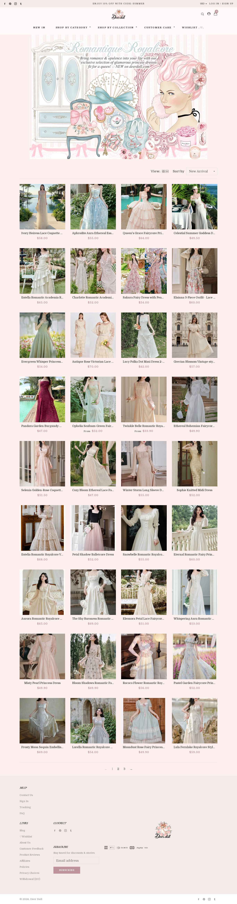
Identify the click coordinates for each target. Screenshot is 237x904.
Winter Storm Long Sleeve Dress (145, 490)
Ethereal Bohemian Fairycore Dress (198, 426)
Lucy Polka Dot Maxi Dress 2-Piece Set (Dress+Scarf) (158, 361)
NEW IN (39, 27)
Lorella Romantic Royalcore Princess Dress (101, 747)
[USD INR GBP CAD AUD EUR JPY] (204, 3)
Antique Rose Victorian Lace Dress (95, 361)
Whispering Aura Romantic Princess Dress (203, 618)
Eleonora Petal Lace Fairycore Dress (147, 618)
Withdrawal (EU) (30, 879)
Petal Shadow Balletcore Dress (93, 554)
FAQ (22, 813)
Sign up (228, 3)
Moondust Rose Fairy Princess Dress (147, 747)
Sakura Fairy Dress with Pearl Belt (146, 297)
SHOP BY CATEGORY (72, 27)
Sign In (24, 801)
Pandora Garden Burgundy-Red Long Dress (51, 426)
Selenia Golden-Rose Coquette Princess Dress (52, 490)
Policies (24, 867)
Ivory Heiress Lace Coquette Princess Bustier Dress (56, 233)
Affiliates (25, 860)
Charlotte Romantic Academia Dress (97, 297)
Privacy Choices (29, 873)
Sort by (178, 171)
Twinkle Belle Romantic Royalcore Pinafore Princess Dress (163, 426)
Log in (214, 3)
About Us (25, 842)
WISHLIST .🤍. (193, 27)
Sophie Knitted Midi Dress (194, 490)
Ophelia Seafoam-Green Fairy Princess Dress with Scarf (110, 426)
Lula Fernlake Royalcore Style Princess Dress (204, 747)
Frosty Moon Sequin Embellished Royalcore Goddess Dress (61, 747)
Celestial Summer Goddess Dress (196, 233)
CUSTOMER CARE (158, 27)
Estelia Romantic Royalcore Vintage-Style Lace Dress (57, 554)
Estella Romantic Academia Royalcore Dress (51, 297)
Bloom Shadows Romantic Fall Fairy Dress (101, 683)
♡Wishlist (26, 836)
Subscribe (67, 870)
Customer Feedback (32, 848)
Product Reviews (30, 854)
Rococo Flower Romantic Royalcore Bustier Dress (156, 683)
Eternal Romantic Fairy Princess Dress (200, 554)
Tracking (25, 807)
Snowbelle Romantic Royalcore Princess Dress (154, 554)
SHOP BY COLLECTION (116, 27)
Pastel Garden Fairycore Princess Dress (201, 683)
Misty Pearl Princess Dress (42, 683)
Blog (22, 830)
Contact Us (26, 795)
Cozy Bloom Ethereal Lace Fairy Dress (98, 490)
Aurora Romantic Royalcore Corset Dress (49, 618)
